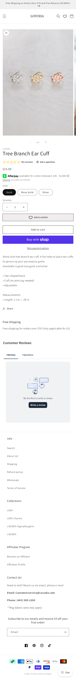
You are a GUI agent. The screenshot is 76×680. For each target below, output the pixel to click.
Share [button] (10, 308)
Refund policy (15, 472)
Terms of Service (16, 488)
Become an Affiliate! (18, 556)
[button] (4, 16)
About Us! (12, 456)
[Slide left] (30, 142)
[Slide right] (46, 142)
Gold (9, 192)
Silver (45, 192)
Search (11, 448)
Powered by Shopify (43, 674)
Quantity (7, 200)
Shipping (6, 180)
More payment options (38, 248)
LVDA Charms (14, 518)
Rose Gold (27, 192)
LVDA (10, 510)
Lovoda (33, 674)
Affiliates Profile (16, 564)
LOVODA (11, 534)
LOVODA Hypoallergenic (20, 526)
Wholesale (13, 480)
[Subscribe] (65, 632)
